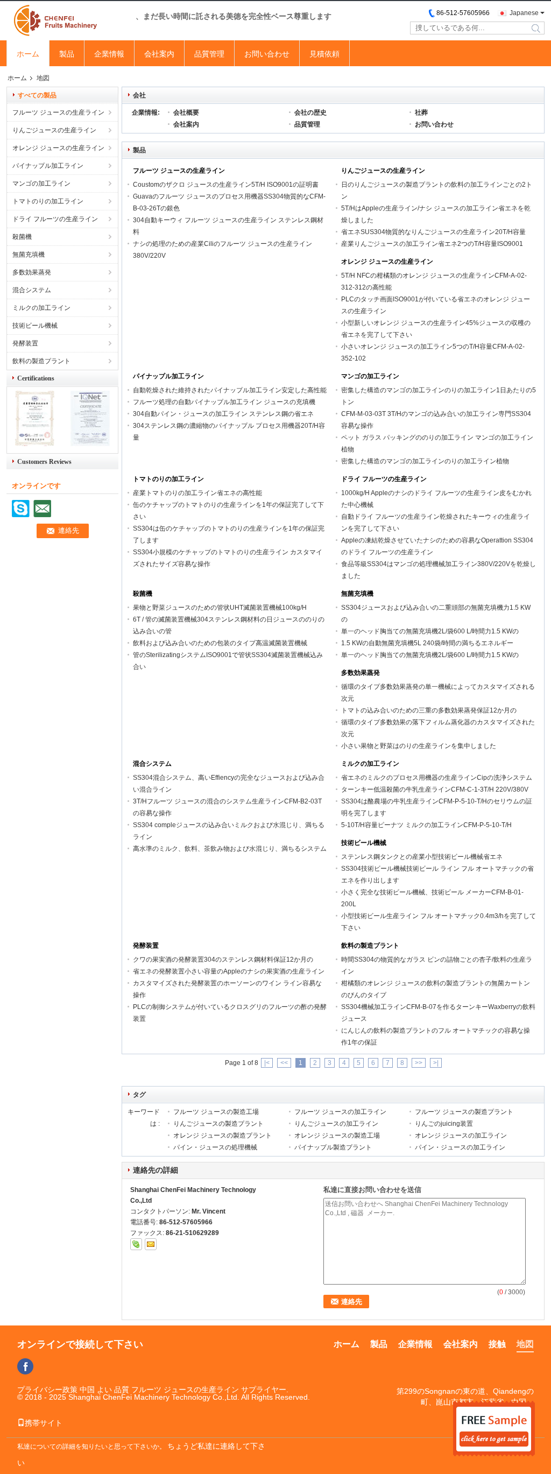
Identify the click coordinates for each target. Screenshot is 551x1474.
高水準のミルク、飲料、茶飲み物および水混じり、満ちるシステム (230, 848)
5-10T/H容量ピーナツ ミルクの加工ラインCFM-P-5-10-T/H (426, 825)
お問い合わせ (266, 54)
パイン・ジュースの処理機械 (215, 1147)
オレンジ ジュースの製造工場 (337, 1135)
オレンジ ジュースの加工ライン (461, 1135)
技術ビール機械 (35, 325)
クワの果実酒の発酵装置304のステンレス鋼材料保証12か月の (223, 959)
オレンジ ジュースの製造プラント (222, 1135)
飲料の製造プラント (41, 361)
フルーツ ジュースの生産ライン (58, 112)
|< (267, 1063)
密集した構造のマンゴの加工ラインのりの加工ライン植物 (425, 461)
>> (418, 1063)
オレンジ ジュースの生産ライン (58, 148)
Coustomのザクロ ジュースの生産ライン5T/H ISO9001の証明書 (226, 184)
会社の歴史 (310, 112)
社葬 (421, 112)
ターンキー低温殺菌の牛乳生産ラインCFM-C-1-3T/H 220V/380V (434, 789)
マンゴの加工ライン (41, 183)
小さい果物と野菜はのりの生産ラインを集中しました (418, 746)
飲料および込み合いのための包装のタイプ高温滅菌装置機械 (220, 643)
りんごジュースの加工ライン (336, 1123)
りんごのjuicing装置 (444, 1123)
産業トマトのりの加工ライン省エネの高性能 (197, 493)
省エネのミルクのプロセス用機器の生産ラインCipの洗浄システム (436, 777)
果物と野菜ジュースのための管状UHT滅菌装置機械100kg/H (220, 607)
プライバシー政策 (47, 1389)
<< (284, 1063)
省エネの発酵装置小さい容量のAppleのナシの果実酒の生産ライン (228, 971)
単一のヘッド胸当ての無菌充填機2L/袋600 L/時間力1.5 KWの (430, 631)
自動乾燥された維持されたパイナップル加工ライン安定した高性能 (230, 390)
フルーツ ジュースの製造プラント (464, 1112)
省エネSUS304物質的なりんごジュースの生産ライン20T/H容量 (433, 232)
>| (436, 1063)
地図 (525, 1344)
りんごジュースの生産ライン (54, 130)
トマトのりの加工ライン (47, 201)
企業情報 (109, 54)
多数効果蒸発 (31, 272)
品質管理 (209, 54)
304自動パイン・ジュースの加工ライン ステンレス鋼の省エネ (223, 414)
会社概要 (186, 112)
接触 (497, 1344)
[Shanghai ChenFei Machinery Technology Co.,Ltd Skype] (136, 1244)
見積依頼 (324, 54)
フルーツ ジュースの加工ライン (340, 1112)
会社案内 (159, 54)
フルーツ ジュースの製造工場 (216, 1112)
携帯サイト (43, 1423)
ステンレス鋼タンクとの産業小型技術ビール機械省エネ (422, 857)
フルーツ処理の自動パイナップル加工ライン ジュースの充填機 (224, 402)
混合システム (31, 290)
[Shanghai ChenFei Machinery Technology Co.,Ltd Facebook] (25, 1366)
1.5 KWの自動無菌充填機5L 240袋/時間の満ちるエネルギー (427, 643)
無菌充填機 (28, 254)
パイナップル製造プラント (333, 1147)
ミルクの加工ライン (41, 308)
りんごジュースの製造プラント (218, 1123)
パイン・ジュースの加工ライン (460, 1147)
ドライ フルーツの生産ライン (55, 219)
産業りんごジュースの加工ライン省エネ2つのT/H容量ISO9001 (432, 244)
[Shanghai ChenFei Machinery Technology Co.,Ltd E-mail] (151, 1244)
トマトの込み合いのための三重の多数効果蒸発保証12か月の (429, 710)
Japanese (524, 13)
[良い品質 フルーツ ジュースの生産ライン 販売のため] (34, 444)
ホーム (28, 54)
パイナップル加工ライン (47, 166)
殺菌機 (22, 237)
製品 (66, 54)
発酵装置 (25, 343)
